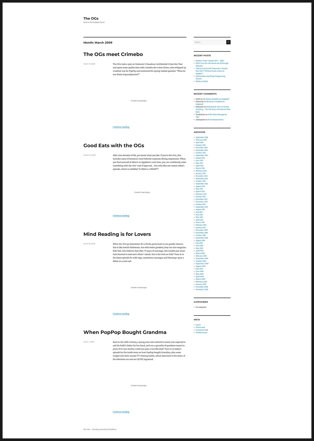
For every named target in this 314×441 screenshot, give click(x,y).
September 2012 (202, 184)
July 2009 (199, 269)
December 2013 (202, 148)
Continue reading (121, 127)
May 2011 (199, 217)
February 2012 (201, 194)
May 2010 (199, 248)
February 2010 (201, 256)
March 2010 (200, 253)
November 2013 (202, 150)
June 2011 (199, 215)
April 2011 (199, 220)
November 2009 (202, 258)
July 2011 (199, 212)
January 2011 (201, 228)
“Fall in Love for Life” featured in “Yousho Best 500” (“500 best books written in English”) (212, 71)
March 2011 (200, 222)
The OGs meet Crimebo (113, 54)
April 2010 (199, 251)
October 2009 (201, 261)
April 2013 (199, 166)
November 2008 (202, 289)
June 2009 (200, 271)
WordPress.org (201, 332)
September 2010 (202, 238)
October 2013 (201, 153)
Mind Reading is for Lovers (117, 234)
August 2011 (200, 209)
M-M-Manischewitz (215, 120)
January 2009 (201, 284)
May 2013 (199, 163)
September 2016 (202, 137)
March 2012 (200, 191)
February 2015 (201, 140)
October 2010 (201, 235)
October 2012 (201, 181)
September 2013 (202, 155)
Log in (198, 325)
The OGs (90, 18)
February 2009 (201, 282)
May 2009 (199, 274)
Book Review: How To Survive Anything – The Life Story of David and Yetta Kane (213, 109)
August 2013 (200, 158)
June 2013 (199, 160)
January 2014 (201, 145)
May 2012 (199, 189)
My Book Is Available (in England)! (216, 99)
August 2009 (200, 266)
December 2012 (202, 176)
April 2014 (199, 142)
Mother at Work (202, 81)
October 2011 (201, 204)
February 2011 (201, 225)
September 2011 (202, 207)
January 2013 (201, 173)
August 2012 (200, 186)
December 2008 (202, 287)
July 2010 (199, 243)
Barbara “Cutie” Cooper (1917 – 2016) (210, 61)
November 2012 (202, 179)
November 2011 (202, 202)
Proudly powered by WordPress (104, 429)
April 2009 (200, 277)
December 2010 (202, 230)
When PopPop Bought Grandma (125, 332)
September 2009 (202, 264)
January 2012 (201, 197)
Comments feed (202, 330)
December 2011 (201, 199)
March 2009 (200, 279)
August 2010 (200, 240)
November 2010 (202, 233)
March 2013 (200, 168)
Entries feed (200, 327)
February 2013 (201, 171)
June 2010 (199, 246)
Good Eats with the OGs (113, 145)
